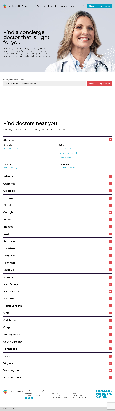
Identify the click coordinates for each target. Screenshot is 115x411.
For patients (27, 6)
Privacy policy (78, 391)
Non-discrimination (79, 397)
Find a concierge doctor (99, 6)
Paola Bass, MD (66, 158)
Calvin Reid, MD (66, 148)
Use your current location (14, 80)
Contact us (56, 395)
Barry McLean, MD (11, 148)
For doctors (41, 6)
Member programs (59, 6)
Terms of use (77, 395)
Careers (55, 393)
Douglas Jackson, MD (68, 153)
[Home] (13, 392)
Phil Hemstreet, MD (68, 168)
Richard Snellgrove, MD (14, 168)
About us (75, 6)
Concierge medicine (59, 397)
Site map (76, 393)
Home (54, 391)
